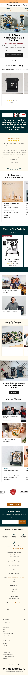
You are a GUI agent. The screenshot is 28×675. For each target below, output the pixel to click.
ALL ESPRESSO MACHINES (12, 350)
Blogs (4, 629)
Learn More (5, 292)
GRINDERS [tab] (18, 69)
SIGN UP (22, 522)
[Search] (24, 5)
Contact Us (5, 645)
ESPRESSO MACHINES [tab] (8, 69)
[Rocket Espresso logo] (20, 492)
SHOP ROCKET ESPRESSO (14, 55)
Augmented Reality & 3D (8, 633)
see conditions (7, 220)
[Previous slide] (5, 61)
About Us (4, 643)
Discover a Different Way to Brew (11, 204)
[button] (1, 5)
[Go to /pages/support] (14, 306)
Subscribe (5, 660)
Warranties (5, 625)
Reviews (6, 468)
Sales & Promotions (7, 622)
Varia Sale (8, 8)
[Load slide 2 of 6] (10, 168)
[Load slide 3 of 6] (13, 168)
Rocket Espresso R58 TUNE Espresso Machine (12, 260)
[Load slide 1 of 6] (8, 168)
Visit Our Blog (6, 441)
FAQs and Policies (6, 652)
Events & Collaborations (8, 650)
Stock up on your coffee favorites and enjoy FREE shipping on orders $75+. (14, 1)
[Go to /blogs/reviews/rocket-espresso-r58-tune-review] (12, 456)
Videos (4, 631)
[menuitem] (14, 613)
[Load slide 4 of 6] (15, 168)
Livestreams (5, 658)
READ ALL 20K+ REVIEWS (14, 138)
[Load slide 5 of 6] (17, 168)
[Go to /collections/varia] (12, 191)
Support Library (11, 577)
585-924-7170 (16, 548)
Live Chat (22, 548)
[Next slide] (22, 61)
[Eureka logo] (8, 492)
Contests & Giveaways (7, 635)
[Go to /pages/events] (14, 285)
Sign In (4, 612)
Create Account (6, 615)
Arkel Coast (12, 96)
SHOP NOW (12, 83)
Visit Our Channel (7, 420)
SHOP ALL (14, 232)
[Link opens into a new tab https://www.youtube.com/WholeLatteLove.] (14, 412)
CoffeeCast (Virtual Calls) (8, 656)
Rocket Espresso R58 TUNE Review (11, 471)
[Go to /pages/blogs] (14, 433)
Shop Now (8, 10)
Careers (4, 647)
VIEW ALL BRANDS (14, 504)
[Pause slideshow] (14, 499)
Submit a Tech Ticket (19, 577)
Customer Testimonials (7, 654)
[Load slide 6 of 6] (20, 168)
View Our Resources (8, 314)
